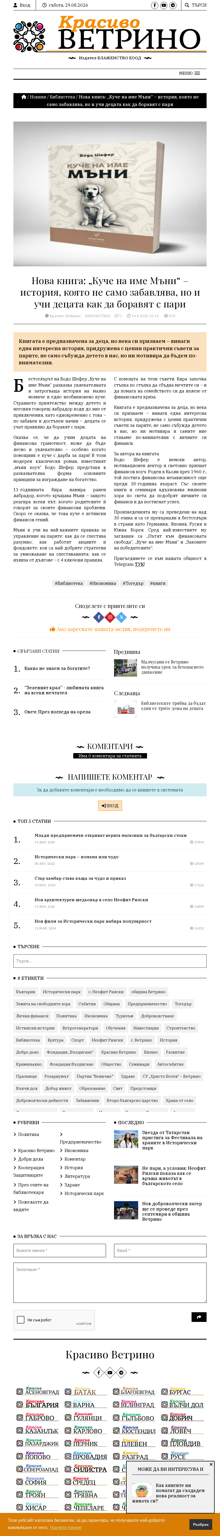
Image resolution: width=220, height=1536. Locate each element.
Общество (111, 1064)
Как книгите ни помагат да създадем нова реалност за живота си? (168, 1493)
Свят (118, 1088)
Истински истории (35, 1028)
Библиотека (62, 97)
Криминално (29, 1064)
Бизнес (151, 1052)
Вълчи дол (27, 1088)
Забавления (87, 1100)
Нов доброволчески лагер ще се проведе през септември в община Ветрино (172, 1211)
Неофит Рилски (107, 1040)
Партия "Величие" (95, 1076)
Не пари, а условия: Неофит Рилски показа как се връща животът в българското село (174, 1175)
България (25, 991)
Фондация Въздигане (71, 1064)
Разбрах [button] (201, 1524)
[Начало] (24, 97)
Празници (26, 1076)
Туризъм (124, 1015)
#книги (158, 583)
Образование (92, 1088)
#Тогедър (133, 583)
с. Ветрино (141, 1040)
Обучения (116, 1028)
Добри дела (30, 1159)
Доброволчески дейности (42, 1100)
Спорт (77, 1040)
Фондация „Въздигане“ (70, 1052)
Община (112, 1003)
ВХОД (112, 805)
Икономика (96, 1015)
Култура (56, 1040)
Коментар (75, 1159)
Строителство (181, 1028)
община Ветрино (148, 991)
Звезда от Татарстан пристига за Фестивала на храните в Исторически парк (172, 1140)
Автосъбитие (170, 1064)
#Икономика (102, 583)
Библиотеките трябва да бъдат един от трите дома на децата (173, 705)
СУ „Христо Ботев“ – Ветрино (172, 1076)
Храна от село (179, 1100)
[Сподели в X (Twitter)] (121, 617)
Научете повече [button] (66, 1527)
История (168, 1040)
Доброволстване (157, 1015)
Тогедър (183, 1003)
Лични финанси (32, 1015)
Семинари (139, 1064)
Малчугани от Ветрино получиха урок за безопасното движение (172, 667)
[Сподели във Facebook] (98, 617)
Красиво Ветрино (65, 315)
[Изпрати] (199, 1317)
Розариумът (57, 1076)
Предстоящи (143, 1088)
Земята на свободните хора (43, 1003)
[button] (190, 73)
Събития (87, 1003)
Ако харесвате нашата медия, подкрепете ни (112, 628)
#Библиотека (69, 583)
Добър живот (58, 1088)
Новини (38, 97)
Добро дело (27, 1052)
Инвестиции (146, 1028)
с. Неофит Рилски (106, 991)
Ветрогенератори (80, 1028)
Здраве (128, 1076)
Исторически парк (62, 991)
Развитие (175, 1052)
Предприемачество (147, 1003)
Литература (77, 1176)
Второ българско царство (132, 1100)
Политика (66, 1015)
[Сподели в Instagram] (110, 617)
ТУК (139, 564)
